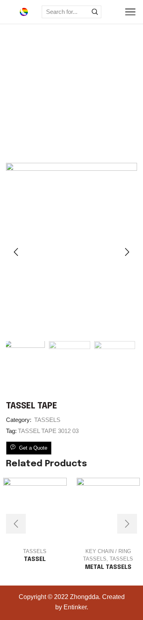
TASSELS (84, 136)
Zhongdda (84, 596)
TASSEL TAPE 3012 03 (48, 430)
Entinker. (76, 607)
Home (53, 136)
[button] (16, 252)
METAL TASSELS (108, 567)
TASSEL (35, 559)
